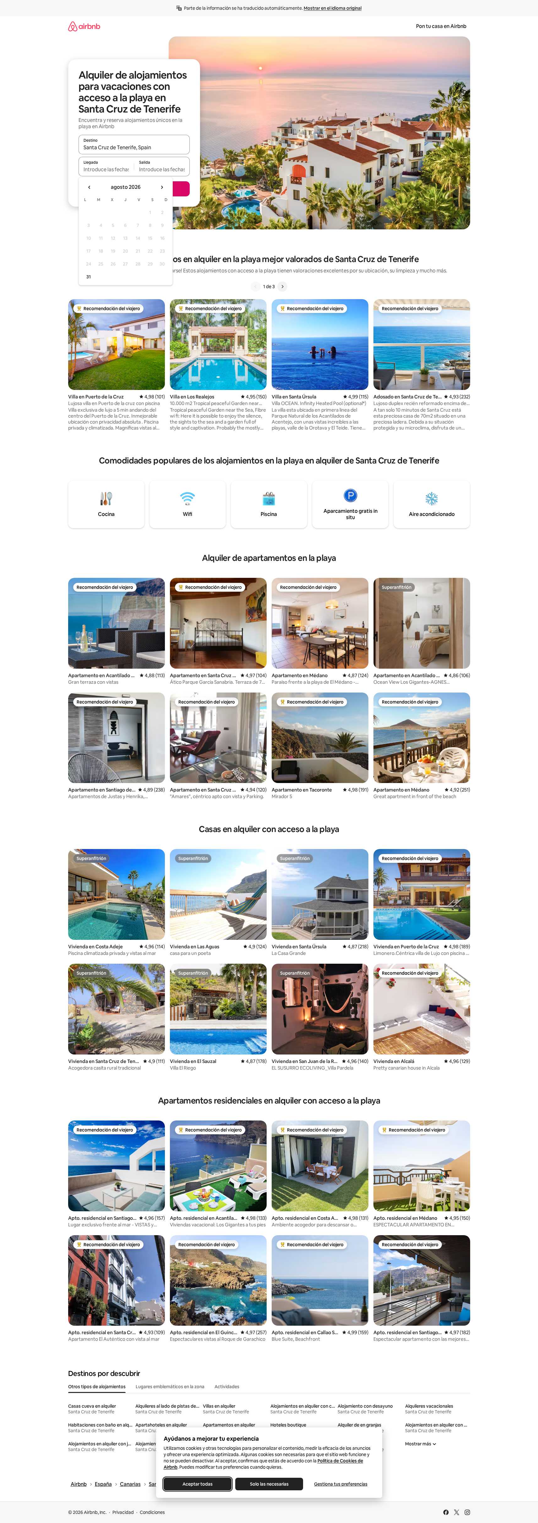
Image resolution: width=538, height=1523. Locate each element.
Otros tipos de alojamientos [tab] (97, 1386)
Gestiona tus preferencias (340, 1484)
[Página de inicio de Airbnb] (84, 26)
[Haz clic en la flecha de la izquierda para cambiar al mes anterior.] (89, 187)
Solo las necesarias (269, 1484)
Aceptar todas (197, 1484)
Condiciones (152, 1512)
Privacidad (123, 1512)
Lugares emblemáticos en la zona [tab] (170, 1386)
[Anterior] (256, 287)
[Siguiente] (282, 287)
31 (88, 277)
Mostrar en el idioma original (332, 8)
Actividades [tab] (227, 1386)
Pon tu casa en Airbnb (441, 26)
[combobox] (134, 147)
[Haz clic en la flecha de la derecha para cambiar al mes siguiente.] (162, 187)
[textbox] (106, 169)
